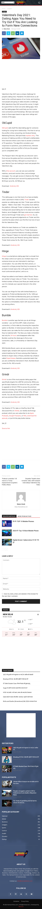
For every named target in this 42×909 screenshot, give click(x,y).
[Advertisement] (21, 74)
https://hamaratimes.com (21, 507)
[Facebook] (4, 33)
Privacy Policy (25, 901)
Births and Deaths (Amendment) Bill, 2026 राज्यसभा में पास (20, 701)
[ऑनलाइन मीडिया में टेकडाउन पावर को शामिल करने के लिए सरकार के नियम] (7, 784)
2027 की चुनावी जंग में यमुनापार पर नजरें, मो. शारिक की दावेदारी (18, 674)
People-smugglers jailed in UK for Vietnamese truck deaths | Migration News (24, 793)
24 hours (13, 335)
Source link (6, 428)
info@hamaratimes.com (24, 881)
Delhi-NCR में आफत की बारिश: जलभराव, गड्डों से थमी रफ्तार (18, 697)
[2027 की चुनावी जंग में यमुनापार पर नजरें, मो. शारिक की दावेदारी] (7, 750)
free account (11, 171)
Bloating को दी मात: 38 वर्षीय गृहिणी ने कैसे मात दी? (15, 679)
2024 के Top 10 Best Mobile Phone (26, 531)
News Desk (7, 29)
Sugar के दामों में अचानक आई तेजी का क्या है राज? (15, 688)
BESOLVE (21, 906)
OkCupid (5, 128)
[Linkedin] (17, 33)
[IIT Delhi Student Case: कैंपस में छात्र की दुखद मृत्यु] (7, 768)
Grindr (4, 379)
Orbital (16, 411)
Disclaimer (16, 901)
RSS (24, 416)
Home (3, 8)
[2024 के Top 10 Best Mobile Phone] (7, 533)
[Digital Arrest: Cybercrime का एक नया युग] (7, 542)
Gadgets (9, 8)
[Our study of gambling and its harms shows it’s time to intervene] (7, 803)
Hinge (4, 256)
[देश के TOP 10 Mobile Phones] (7, 523)
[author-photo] (21, 501)
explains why (30, 135)
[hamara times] (21, 2)
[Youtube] (32, 894)
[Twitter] (8, 33)
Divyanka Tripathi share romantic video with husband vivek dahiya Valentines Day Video (31, 482)
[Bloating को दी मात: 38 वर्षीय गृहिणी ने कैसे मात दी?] (7, 759)
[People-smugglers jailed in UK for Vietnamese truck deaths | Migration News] (7, 793)
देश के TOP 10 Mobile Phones (23, 521)
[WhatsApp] (13, 33)
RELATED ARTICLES (9, 516)
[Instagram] (16, 894)
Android (13, 186)
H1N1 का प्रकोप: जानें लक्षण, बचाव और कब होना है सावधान (17, 692)
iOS (17, 186)
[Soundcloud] (21, 894)
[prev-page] (3, 549)
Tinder (26, 200)
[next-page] (6, 549)
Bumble (4, 320)
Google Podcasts (15, 416)
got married (28, 215)
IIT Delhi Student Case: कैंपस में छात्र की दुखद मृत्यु (16, 683)
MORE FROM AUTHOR (24, 516)
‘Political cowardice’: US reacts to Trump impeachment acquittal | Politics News (9, 482)
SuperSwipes (11, 358)
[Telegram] (22, 33)
